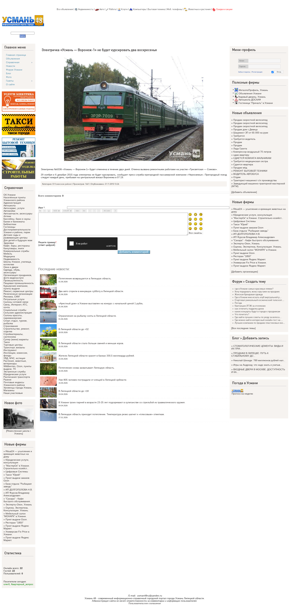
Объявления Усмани (250, 93)
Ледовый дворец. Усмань (252, 96)
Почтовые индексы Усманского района (14, 383)
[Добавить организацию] (244, 271)
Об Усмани (10, 194)
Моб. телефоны (174, 9)
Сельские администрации (18, 312)
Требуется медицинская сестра (250, 161)
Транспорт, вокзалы (14, 347)
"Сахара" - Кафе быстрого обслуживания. (17, 500)
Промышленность (13, 280)
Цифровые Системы (17, 471)
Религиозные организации (18, 294)
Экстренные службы (15, 371)
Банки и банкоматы (14, 221)
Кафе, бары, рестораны (17, 245)
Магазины (9, 390)
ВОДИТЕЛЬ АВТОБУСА (246, 174)
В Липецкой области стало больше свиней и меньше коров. (91, 343)
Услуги (124, 9)
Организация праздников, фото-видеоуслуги (18, 276)
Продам (237, 142)
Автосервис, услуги (14, 208)
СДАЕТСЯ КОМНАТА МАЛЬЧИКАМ (252, 158)
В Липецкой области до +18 (74, 391)
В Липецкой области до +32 (74, 329)
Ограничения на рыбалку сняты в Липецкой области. (88, 315)
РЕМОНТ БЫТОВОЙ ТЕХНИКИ (250, 170)
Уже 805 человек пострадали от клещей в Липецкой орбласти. (93, 379)
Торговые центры (13, 344)
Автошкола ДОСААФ (249, 99)
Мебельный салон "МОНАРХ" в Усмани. (15, 515)
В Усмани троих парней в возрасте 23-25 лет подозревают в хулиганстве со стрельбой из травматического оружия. (122, 402)
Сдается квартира (243, 164)
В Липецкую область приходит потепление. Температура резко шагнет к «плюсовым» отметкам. (112, 414)
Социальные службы (15, 310)
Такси (7, 342)
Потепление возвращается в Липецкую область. (85, 278)
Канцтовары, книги (14, 248)
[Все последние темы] (243, 328)
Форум (237, 281)
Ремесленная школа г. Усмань (19, 432)
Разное (7, 379)
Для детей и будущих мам (18, 240)
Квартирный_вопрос (22, 584)
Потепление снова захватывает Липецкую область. (87, 367)
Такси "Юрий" (13, 474)
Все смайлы (195, 233)
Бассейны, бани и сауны (17, 219)
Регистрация (257, 72)
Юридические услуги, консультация (16, 461)
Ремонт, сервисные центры (18, 291)
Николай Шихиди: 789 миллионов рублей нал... (259, 360)
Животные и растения (199, 9)
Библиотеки (10, 224)
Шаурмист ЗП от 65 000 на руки (250, 132)
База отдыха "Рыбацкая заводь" (250, 230)
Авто (102, 9)
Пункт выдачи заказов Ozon (248, 227)
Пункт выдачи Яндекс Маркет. (249, 259)
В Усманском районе (62, 184)
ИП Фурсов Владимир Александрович (16, 494)
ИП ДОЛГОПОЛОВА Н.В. (19, 489)
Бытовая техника (156, 9)
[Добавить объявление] (244, 192)
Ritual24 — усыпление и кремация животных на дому (18, 454)
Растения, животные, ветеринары (15, 362)
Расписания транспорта (17, 377)
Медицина (9, 256)
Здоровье (9, 243)
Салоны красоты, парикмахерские (13, 316)
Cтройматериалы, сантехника (13, 335)
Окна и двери (11, 267)
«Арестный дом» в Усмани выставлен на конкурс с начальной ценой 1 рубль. (101, 303)
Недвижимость (85, 9)
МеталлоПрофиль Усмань (253, 90)
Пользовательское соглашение (144, 603)
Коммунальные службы (16, 251)
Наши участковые (13, 393)
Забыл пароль (244, 72)
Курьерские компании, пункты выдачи (16, 287)
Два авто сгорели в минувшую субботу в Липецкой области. (91, 291)
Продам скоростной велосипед (250, 120)
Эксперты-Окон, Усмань (19, 504)
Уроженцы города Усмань (18, 387)
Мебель (8, 253)
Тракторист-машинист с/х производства (255, 180)
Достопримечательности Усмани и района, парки (17, 231)
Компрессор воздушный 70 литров (252, 151)
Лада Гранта (240, 148)
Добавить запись (256, 338)
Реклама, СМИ (12, 296)
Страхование (11, 326)
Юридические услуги (15, 374)
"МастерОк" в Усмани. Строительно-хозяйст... (17, 467)
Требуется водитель (244, 139)
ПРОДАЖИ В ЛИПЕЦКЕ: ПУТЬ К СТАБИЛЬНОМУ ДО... (249, 354)
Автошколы (10, 205)
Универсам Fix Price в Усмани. (250, 262)
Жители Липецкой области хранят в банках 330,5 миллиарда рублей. (97, 355)
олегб (7, 584)
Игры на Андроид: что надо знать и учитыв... (257, 365)
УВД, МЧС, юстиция (14, 358)
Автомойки (9, 210)
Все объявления (65, 9)
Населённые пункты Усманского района (15, 198)
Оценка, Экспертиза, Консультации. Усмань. (16, 509)
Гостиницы (9, 227)
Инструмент (10, 350)
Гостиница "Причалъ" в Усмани (256, 103)
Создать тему (256, 281)
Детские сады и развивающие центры (15, 236)
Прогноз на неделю (242, 393)
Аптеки (7, 216)
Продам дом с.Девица (245, 129)
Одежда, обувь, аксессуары (12, 271)
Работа (112, 9)
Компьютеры (139, 9)
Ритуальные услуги (14, 299)
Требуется (239, 135)
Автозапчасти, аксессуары (18, 213)
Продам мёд (240, 167)
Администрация (12, 202)
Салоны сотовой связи (16, 302)
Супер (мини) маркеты (16, 339)
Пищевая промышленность (19, 283)
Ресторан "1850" (14, 522)
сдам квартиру (241, 155)
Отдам (236, 177)
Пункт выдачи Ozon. (16, 519)
